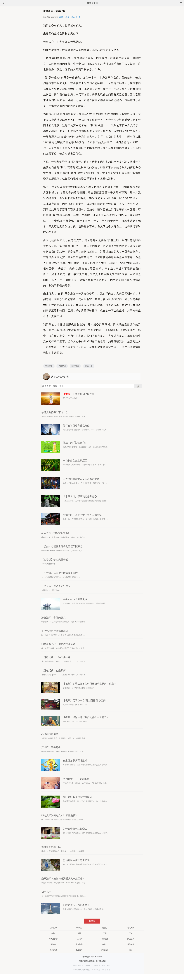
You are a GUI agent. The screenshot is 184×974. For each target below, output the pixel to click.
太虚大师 (79, 950)
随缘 (131, 950)
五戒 (131, 933)
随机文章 (75, 366)
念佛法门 (104, 944)
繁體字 (61, 17)
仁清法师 (53, 928)
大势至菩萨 (53, 939)
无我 (105, 933)
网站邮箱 (102, 961)
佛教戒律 (130, 944)
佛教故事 (104, 939)
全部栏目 (62, 366)
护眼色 (72, 17)
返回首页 (82, 961)
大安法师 (130, 939)
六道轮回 (104, 950)
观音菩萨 (79, 944)
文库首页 (49, 366)
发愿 (79, 933)
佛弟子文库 (92, 3)
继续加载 (92, 921)
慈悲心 (104, 928)
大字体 (66, 17)
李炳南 (53, 944)
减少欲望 (53, 950)
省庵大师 (130, 928)
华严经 (79, 928)
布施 (53, 933)
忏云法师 (79, 939)
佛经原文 (95, 961)
